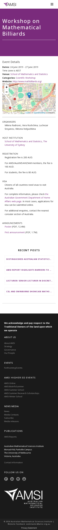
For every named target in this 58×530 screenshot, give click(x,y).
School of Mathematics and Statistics (29, 74)
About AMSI (9, 343)
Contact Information (13, 462)
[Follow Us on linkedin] (12, 479)
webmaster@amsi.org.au (38, 524)
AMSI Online (9, 383)
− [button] (7, 92)
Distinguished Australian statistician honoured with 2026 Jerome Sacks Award (30, 259)
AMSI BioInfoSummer (14, 386)
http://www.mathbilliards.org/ (27, 81)
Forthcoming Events (13, 367)
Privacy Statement (29, 528)
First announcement (15, 232)
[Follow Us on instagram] (18, 479)
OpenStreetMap (39, 112)
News (6, 411)
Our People (9, 353)
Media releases (11, 421)
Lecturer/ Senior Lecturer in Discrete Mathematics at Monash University (30, 280)
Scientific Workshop (26, 77)
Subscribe (9, 418)
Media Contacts (11, 414)
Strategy (8, 346)
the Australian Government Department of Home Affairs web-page (27, 198)
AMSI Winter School (13, 396)
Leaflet (27, 112)
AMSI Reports (10, 436)
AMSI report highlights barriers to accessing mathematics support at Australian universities (30, 270)
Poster (8, 226)
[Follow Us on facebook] (6, 479)
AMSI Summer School (14, 389)
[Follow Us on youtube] (24, 479)
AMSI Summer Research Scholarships (21, 393)
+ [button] (7, 87)
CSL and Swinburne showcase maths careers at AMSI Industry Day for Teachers (30, 291)
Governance (10, 349)
